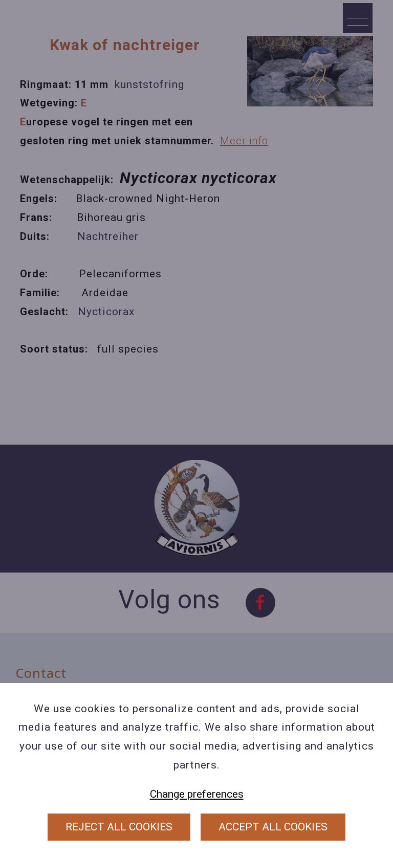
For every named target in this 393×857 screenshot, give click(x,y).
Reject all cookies (119, 827)
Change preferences (197, 794)
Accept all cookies (273, 827)
